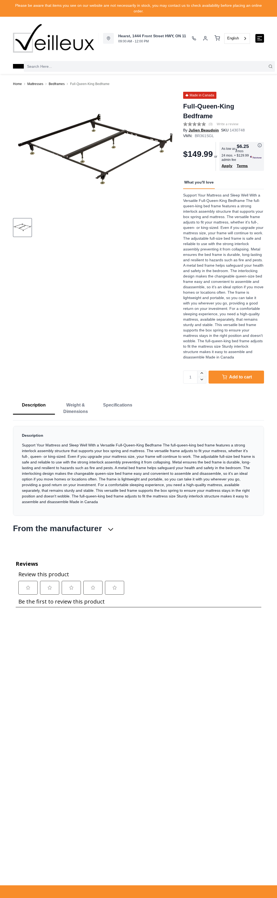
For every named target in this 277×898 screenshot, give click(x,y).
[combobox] (237, 38)
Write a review (227, 124)
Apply (227, 166)
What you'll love (199, 182)
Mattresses (35, 84)
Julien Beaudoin (204, 130)
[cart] (217, 38)
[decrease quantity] (201, 380)
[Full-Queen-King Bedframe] (96, 151)
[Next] (171, 151)
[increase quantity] (201, 374)
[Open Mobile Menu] (259, 38)
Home (17, 84)
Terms (242, 166)
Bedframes (57, 84)
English (233, 38)
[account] (205, 38)
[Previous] (20, 151)
